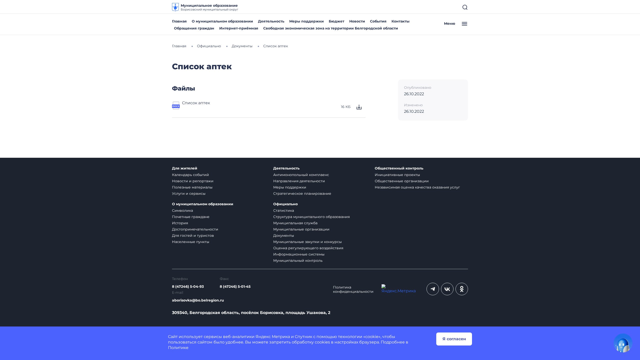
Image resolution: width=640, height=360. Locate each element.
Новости (357, 21)
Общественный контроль (399, 168)
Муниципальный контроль (297, 260)
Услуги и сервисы (189, 193)
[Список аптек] (176, 107)
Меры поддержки (306, 21)
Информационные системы (298, 254)
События (378, 21)
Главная (179, 21)
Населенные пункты (190, 242)
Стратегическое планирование (302, 193)
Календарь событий (190, 174)
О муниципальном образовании (222, 21)
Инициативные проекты (397, 174)
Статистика (283, 210)
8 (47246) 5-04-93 (188, 286)
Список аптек (196, 102)
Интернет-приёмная (238, 28)
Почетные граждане (191, 216)
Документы (283, 235)
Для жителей (184, 168)
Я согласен (454, 338)
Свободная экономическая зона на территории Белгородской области (330, 28)
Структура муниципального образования (311, 216)
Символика (182, 210)
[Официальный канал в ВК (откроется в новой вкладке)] (447, 289)
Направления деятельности (299, 181)
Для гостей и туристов (193, 235)
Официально (285, 204)
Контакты (401, 21)
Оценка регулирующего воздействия (308, 248)
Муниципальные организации (301, 229)
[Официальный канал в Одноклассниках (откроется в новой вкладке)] (462, 289)
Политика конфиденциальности (353, 289)
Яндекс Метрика (273, 336)
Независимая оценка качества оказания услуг (417, 187)
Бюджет (336, 21)
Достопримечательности (195, 229)
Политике (178, 347)
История (180, 223)
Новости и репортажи (193, 181)
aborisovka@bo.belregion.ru (198, 300)
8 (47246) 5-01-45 (235, 286)
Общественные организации (402, 181)
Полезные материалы (192, 187)
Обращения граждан (194, 28)
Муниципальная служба (295, 223)
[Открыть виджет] (623, 343)
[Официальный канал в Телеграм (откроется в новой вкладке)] (432, 289)
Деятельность (271, 21)
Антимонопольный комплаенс (301, 174)
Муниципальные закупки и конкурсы (307, 242)
